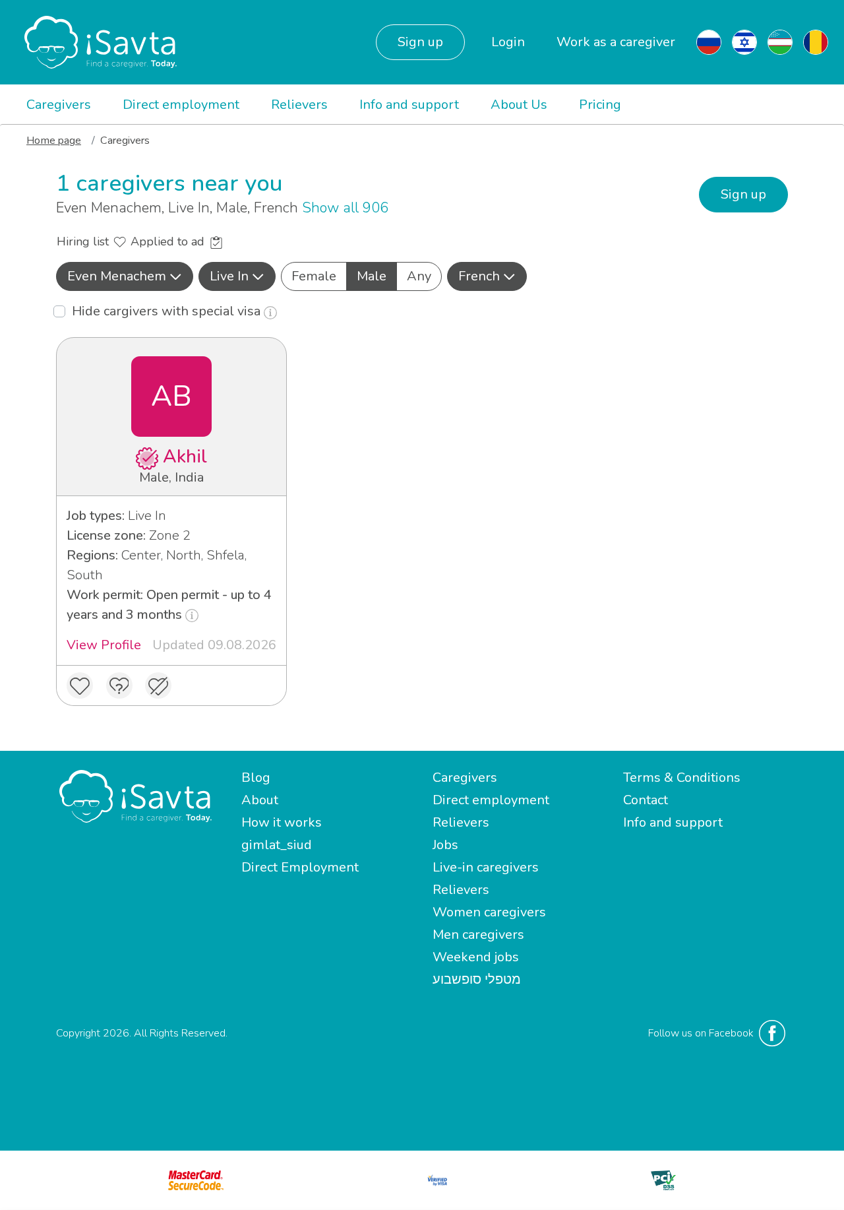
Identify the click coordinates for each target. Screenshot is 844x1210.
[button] (124, 276)
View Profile (104, 645)
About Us (519, 104)
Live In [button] (229, 276)
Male (371, 276)
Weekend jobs (476, 957)
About (259, 800)
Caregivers (58, 104)
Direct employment (181, 104)
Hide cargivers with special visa (168, 311)
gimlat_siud (276, 845)
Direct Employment (300, 867)
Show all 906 (345, 208)
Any (419, 276)
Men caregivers (478, 934)
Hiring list (84, 241)
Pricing (600, 104)
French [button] (479, 276)
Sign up (420, 42)
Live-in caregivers (486, 867)
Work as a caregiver (616, 42)
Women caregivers (489, 912)
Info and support (409, 104)
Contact (645, 800)
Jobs (445, 845)
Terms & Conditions (681, 777)
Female (313, 276)
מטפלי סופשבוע (477, 979)
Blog (255, 777)
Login (508, 42)
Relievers (299, 104)
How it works (281, 822)
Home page (53, 140)
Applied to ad (169, 241)
